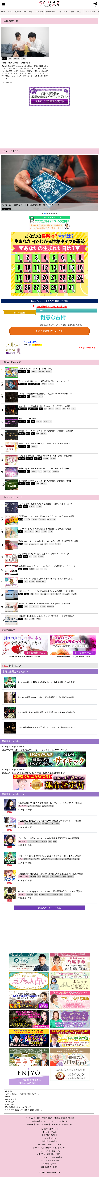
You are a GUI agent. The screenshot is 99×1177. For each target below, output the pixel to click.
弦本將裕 (41, 371)
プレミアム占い (90, 11)
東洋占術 (30, 894)
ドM (45, 569)
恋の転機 (68, 859)
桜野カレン (22, 841)
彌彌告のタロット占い (49, 1167)
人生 (40, 471)
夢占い (21, 594)
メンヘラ (39, 506)
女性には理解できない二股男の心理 (16, 63)
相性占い (79, 11)
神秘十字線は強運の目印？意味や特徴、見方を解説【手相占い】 (44, 603)
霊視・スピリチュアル (32, 823)
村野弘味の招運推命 (49, 1135)
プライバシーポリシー (48, 1121)
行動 (61, 859)
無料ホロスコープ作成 (27, 418)
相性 (37, 433)
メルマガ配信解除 (42, 1124)
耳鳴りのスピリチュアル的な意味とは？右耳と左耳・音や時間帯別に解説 (48, 541)
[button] (49, 183)
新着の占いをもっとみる (49, 908)
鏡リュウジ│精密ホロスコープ (49, 1144)
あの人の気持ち (51, 11)
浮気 (10, 58)
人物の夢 (73, 594)
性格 (49, 471)
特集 (33, 421)
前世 (44, 471)
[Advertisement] (49, 127)
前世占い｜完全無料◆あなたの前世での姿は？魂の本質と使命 (43, 468)
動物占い (48, 371)
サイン (38, 531)
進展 (68, 408)
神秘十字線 (50, 606)
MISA (20, 859)
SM (37, 569)
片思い (31, 11)
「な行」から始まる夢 (54, 594)
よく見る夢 (66, 594)
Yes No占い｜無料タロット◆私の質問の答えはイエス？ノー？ (31, 205)
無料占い (18, 11)
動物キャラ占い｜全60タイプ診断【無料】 (35, 369)
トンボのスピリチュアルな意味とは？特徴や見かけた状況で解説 (44, 529)
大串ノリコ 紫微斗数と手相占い (49, 1154)
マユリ (21, 823)
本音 (64, 408)
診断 (20, 506)
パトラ (74, 408)
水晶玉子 (22, 894)
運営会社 (30, 1124)
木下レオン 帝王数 (49, 1132)
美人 (30, 556)
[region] (49, 185)
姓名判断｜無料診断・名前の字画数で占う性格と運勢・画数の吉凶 (45, 456)
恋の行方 (76, 859)
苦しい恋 (45, 823)
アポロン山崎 (23, 876)
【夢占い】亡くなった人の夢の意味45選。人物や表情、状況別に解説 (46, 591)
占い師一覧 (63, 1121)
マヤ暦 (41, 396)
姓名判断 (21, 458)
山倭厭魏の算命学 (49, 1164)
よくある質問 (55, 1124)
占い (28, 371)
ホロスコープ (47, 421)
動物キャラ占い (40, 581)
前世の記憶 (55, 471)
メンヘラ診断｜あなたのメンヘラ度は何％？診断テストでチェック (45, 504)
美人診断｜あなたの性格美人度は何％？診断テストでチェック (43, 554)
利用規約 (48, 1118)
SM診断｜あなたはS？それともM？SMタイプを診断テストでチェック (46, 566)
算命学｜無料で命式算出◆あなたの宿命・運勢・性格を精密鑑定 (44, 443)
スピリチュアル (29, 531)
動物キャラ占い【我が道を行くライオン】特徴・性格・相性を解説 (45, 579)
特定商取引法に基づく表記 (64, 1118)
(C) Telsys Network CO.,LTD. (49, 1172)
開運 (32, 594)
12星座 (38, 618)
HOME (3, 11)
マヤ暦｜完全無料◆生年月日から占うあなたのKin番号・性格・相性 (45, 394)
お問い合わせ (67, 1124)
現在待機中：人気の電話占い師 (52, 306)
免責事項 (35, 1121)
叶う (46, 544)
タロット (51, 383)
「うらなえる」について (34, 1118)
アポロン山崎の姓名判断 (49, 1160)
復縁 (72, 11)
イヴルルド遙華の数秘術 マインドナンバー (49, 1148)
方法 (26, 544)
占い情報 (34, 519)
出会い (66, 11)
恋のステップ (51, 519)
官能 (36, 894)
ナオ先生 (40, 310)
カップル (27, 519)
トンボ (50, 531)
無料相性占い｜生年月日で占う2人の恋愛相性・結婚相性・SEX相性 (45, 431)
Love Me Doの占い (49, 1138)
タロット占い (6, 209)
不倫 (60, 11)
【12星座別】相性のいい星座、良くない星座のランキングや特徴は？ (46, 616)
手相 (26, 606)
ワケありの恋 (54, 823)
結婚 (25, 11)
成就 (41, 544)
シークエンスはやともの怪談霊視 (49, 1157)
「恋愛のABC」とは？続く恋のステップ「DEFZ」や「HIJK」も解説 (46, 516)
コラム (10, 11)
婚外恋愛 (45, 876)
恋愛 (45, 408)
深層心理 (31, 506)
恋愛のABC (42, 519)
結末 (54, 841)
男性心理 (16, 58)
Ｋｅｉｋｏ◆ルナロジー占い (49, 1151)
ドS (41, 569)
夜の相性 (42, 894)
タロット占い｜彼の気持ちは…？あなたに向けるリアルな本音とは (45, 406)
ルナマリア (22, 806)
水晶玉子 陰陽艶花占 (49, 1141)
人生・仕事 (39, 11)
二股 (23, 58)
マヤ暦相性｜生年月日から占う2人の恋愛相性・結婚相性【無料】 (45, 481)
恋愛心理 (31, 569)
